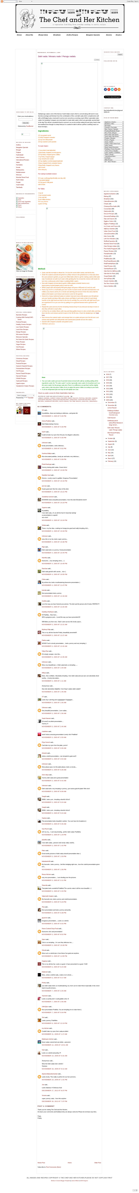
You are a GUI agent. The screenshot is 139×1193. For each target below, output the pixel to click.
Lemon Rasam (112, 408)
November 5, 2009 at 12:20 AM (54, 607)
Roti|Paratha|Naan (109, 263)
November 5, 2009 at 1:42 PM (54, 845)
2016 (107, 380)
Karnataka (19, 165)
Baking (106, 196)
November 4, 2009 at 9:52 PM (54, 448)
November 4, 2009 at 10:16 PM (54, 481)
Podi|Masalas (108, 258)
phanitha (44, 839)
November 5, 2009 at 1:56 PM (54, 869)
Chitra (44, 579)
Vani (43, 1050)
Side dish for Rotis (109, 273)
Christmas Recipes (22, 358)
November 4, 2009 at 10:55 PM (54, 574)
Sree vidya (45, 775)
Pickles (106, 256)
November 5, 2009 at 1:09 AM (54, 668)
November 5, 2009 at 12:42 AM (54, 646)
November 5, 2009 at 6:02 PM (54, 923)
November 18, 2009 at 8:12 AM (54, 1069)
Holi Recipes (20, 371)
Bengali (18, 150)
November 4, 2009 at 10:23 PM (54, 502)
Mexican (18, 175)
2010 (107, 397)
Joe (43, 1084)
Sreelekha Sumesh (48, 497)
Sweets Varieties (109, 281)
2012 (107, 391)
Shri (43, 1017)
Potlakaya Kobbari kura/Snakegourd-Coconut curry (114, 413)
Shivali (44, 950)
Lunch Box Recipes (22, 329)
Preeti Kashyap (46, 464)
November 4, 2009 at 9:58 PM (54, 459)
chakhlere (45, 731)
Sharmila (44, 885)
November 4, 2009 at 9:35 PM (54, 437)
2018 (107, 374)
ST (43, 696)
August (110, 444)
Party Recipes (20, 342)
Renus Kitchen (46, 874)
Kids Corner (107, 236)
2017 (107, 377)
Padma (44, 640)
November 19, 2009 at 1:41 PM (54, 1079)
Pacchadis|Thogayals (110, 248)
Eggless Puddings (109, 223)
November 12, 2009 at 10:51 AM (55, 1045)
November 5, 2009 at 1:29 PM (54, 835)
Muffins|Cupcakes (109, 241)
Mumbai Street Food (22, 177)
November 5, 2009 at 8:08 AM (54, 791)
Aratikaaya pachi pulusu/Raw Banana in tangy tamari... (115, 423)
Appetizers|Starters (110, 194)
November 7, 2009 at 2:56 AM (54, 1001)
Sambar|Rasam (109, 268)
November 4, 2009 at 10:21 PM (54, 492)
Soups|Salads (108, 276)
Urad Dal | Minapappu (89, 401)
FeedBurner (29, 126)
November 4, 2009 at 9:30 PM (54, 416)
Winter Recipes (21, 349)
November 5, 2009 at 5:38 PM (54, 913)
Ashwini (44, 753)
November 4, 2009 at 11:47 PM (54, 585)
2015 (107, 383)
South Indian (20, 185)
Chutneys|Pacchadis (110, 206)
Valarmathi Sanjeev (48, 896)
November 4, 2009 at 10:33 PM (54, 531)
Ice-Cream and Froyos (111, 226)
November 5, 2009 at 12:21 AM (54, 624)
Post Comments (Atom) (53, 1167)
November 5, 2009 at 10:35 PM (54, 945)
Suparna (44, 507)
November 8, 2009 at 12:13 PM (54, 1023)
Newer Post (41, 1162)
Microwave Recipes (22, 334)
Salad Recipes (108, 266)
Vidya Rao (45, 651)
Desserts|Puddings (110, 216)
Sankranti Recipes (22, 381)
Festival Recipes (21, 322)
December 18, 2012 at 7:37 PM (54, 1101)
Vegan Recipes (21, 344)
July (109, 447)
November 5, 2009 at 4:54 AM (54, 759)
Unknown (45, 442)
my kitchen (45, 1028)
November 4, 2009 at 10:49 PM (54, 563)
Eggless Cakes (108, 221)
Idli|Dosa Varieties (109, 228)
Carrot (53, 398)
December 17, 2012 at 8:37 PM (54, 1090)
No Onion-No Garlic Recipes (25, 339)
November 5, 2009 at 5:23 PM (54, 902)
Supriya (44, 818)
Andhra (18, 145)
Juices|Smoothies (109, 233)
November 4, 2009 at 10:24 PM (54, 520)
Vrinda (44, 525)
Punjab (18, 182)
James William (75, 1180)
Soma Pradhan (46, 421)
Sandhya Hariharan (48, 612)
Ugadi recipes (20, 383)
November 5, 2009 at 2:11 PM (54, 880)
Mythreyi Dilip (46, 629)
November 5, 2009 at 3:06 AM (54, 748)
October (110, 438)
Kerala (18, 167)
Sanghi (44, 796)
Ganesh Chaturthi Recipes (24, 366)
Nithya (44, 673)
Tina (43, 907)
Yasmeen (45, 996)
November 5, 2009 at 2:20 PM (54, 891)
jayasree (44, 918)
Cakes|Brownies (109, 201)
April (109, 455)
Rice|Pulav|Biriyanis (110, 261)
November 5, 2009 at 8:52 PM (54, 934)
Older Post (97, 1162)
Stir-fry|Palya (108, 278)
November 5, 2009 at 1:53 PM (54, 856)
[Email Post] (71, 396)
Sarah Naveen (46, 718)
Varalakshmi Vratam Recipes (25, 386)
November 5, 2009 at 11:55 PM (54, 956)
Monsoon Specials (22, 337)
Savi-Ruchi (45, 829)
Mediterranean (20, 172)
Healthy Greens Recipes (23, 324)
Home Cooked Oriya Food (50, 928)
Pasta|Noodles (108, 253)
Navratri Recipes (21, 376)
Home (70, 1162)
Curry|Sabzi (107, 209)
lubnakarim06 (46, 861)
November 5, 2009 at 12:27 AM (54, 635)
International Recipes (22, 160)
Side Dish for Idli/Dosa (111, 271)
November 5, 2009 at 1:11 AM (54, 681)
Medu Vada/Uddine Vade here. (65, 393)
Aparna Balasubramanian (49, 1074)
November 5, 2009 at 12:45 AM (54, 657)
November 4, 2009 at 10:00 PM (54, 470)
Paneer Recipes (109, 251)
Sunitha (44, 601)
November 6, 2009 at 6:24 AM (54, 967)
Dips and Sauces (109, 219)
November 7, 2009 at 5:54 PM (54, 1012)
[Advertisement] (69, 42)
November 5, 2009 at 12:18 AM (54, 596)
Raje (43, 547)
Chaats (106, 204)
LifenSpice (45, 1006)
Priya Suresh (46, 742)
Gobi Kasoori (112, 418)
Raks (43, 850)
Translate (30, 397)
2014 (107, 386)
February (111, 461)
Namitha (44, 557)
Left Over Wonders (110, 238)
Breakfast (107, 199)
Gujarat (18, 152)
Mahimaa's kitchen (48, 1039)
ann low (44, 486)
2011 (107, 394)
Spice (43, 939)
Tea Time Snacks (75, 401)
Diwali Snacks (73, 398)
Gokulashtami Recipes (23, 368)
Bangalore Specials (22, 147)
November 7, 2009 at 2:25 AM (54, 991)
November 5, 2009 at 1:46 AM (54, 692)
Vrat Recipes (20, 347)
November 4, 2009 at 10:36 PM (54, 542)
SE (43, 410)
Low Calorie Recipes (22, 327)
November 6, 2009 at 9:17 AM (54, 978)
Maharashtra (20, 170)
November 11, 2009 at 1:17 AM (54, 1034)
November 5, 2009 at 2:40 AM (54, 726)
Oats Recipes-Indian (110, 246)
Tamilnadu (19, 187)
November (111, 405)
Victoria (44, 1095)
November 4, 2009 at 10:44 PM (54, 553)
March (110, 458)
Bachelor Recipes (21, 315)
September (111, 441)
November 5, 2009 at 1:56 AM (54, 702)
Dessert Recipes (109, 213)
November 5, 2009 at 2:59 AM (54, 737)
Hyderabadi (19, 155)
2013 (107, 388)
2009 (107, 400)
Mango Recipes (21, 332)
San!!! (43, 432)
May (109, 452)
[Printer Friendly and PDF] (97, 60)
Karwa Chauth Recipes (23, 373)
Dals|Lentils (107, 211)
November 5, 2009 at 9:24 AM (54, 802)
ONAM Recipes (21, 378)
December (111, 402)
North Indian (20, 180)
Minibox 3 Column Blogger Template (60, 1180)
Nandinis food (46, 475)
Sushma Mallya (47, 453)
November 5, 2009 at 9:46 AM (54, 824)
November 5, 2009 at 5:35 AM (54, 770)
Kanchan (44, 568)
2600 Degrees (84, 1180)
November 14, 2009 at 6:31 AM (54, 1056)
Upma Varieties (108, 286)
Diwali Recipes (20, 361)
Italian (18, 162)
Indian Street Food (109, 231)
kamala (44, 590)
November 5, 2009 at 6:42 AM (54, 780)
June (109, 450)
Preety (44, 982)
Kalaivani (44, 972)
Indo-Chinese (20, 157)
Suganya (44, 961)
